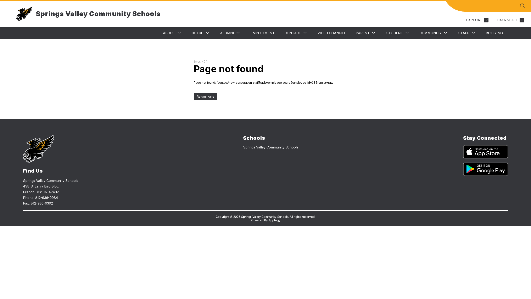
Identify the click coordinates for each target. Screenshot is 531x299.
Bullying (494, 33)
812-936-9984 (46, 198)
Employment (263, 33)
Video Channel (332, 33)
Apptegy (274, 220)
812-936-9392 (42, 203)
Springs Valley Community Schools (270, 147)
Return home (205, 96)
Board (197, 33)
